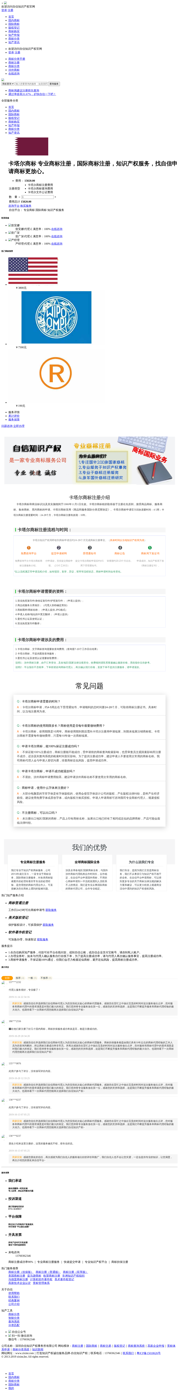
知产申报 (14, 34)
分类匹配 (14, 1325)
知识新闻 (37, 1349)
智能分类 (14, 1317)
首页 (11, 16)
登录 (4, 10)
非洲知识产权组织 (73, 1275)
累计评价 (14, 415)
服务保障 (14, 419)
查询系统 (14, 1321)
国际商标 (14, 24)
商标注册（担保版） (21, 1272)
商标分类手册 (16, 58)
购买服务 (25, 205)
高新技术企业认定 (19, 1283)
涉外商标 (14, 69)
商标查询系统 (136, 1345)
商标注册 (14, 62)
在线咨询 (14, 73)
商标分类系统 (21, 1349)
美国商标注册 (16, 1275)
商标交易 (105, 1345)
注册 (10, 10)
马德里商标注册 (18, 1279)
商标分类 (14, 38)
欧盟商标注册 (51, 1275)
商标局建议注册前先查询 (23, 90)
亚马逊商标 (34, 1275)
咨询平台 (14, 205)
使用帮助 (14, 1293)
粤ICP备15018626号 (149, 1353)
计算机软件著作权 (41, 1279)
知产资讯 (14, 42)
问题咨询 (7, 425)
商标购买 (14, 31)
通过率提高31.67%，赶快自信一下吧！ (32, 94)
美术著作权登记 (64, 1279)
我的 (11, 1388)
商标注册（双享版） (75, 1272)
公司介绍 (14, 1304)
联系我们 (14, 1296)
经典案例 (14, 1300)
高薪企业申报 (156, 1345)
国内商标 (14, 20)
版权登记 (14, 27)
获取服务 (51, 909)
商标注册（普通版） (48, 1272)
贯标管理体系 (41, 1283)
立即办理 (18, 425)
